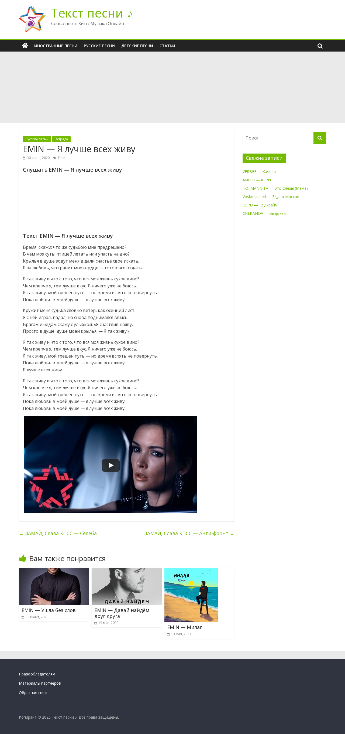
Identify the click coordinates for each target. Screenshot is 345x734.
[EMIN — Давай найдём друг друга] (127, 571)
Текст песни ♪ (92, 12)
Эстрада (61, 139)
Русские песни (99, 45)
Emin (61, 157)
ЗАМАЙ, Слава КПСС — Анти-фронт (189, 533)
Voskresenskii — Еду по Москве (271, 196)
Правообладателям (37, 674)
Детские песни (137, 45)
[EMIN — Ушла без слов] (54, 571)
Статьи (167, 45)
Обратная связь (34, 692)
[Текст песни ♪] (25, 46)
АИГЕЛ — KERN (257, 179)
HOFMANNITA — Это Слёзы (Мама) (275, 188)
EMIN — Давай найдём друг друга (121, 613)
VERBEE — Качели (259, 171)
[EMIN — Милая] (191, 571)
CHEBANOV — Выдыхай (264, 213)
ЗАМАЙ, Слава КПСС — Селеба (58, 533)
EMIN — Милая (184, 627)
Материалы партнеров (40, 683)
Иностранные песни (55, 45)
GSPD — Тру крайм (260, 205)
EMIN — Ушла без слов (49, 610)
